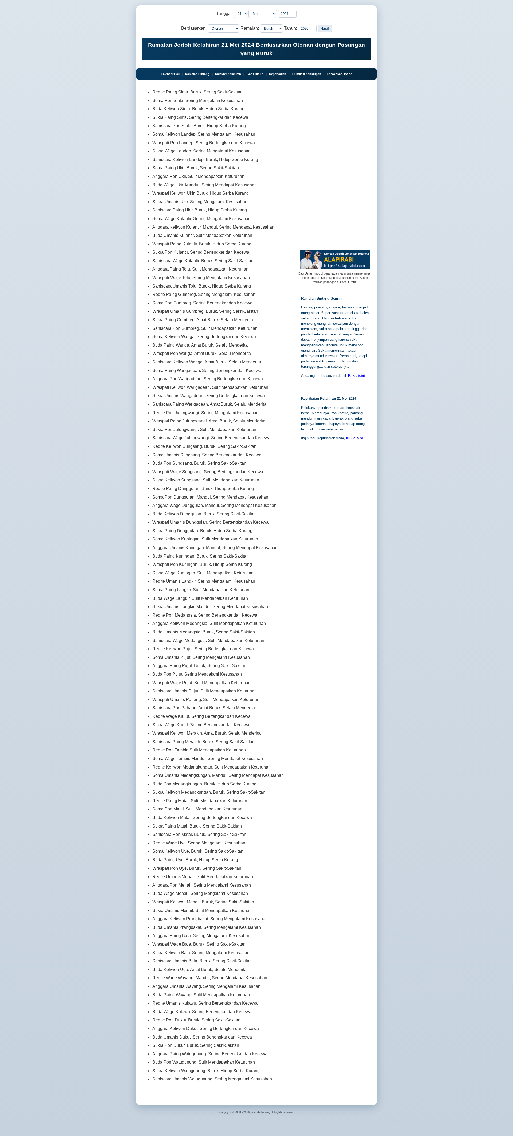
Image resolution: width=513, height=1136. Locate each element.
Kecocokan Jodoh (339, 74)
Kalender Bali (170, 74)
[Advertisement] (336, 165)
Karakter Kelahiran (228, 74)
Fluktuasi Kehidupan (306, 74)
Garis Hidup (255, 74)
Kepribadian (277, 74)
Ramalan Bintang (197, 74)
